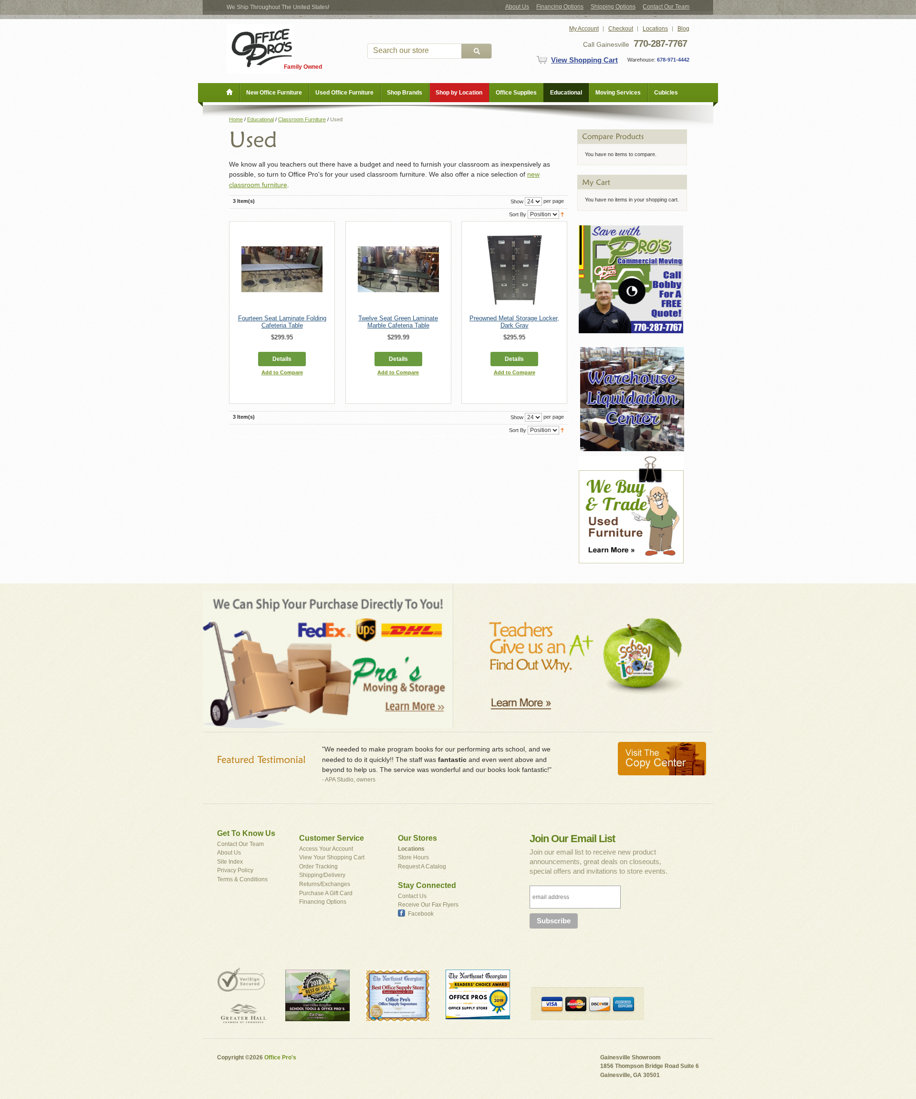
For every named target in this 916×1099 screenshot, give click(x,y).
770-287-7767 (660, 43)
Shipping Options (613, 6)
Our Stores (417, 838)
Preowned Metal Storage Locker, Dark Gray (514, 322)
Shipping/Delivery (322, 875)
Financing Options (559, 6)
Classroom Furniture (302, 119)
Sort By (517, 214)
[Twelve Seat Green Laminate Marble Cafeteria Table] (398, 269)
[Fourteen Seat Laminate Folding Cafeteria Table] (282, 269)
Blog (683, 28)
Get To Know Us (246, 833)
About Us (517, 6)
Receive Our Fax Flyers (428, 904)
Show (516, 201)
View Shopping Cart (584, 60)
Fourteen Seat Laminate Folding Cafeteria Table (282, 322)
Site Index (230, 861)
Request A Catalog (422, 866)
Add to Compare (282, 372)
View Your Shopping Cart (331, 857)
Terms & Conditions (242, 879)
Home (236, 119)
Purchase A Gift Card (326, 893)
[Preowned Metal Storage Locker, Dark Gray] (514, 269)
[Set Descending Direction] (562, 214)
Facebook (421, 913)
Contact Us (412, 896)
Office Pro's (280, 1057)
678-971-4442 (672, 60)
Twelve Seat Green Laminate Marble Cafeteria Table (398, 322)
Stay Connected (427, 885)
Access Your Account (326, 848)
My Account (584, 28)
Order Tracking (318, 866)
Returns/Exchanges (324, 884)
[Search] (476, 51)
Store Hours (413, 857)
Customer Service (331, 838)
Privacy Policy (235, 870)
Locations (655, 28)
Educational (260, 119)
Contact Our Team (666, 6)
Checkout (620, 28)
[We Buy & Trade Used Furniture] (631, 460)
